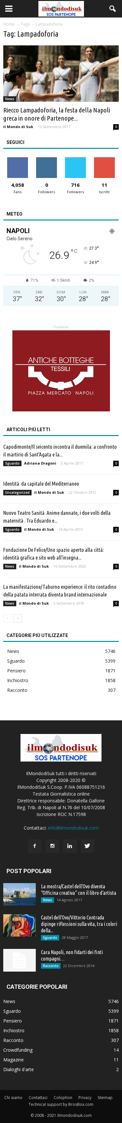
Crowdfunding (18, 1050)
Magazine (13, 1060)
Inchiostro (17, 680)
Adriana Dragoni (40, 463)
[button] (113, 9)
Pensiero (16, 671)
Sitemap (105, 1097)
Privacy (84, 1097)
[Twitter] (87, 846)
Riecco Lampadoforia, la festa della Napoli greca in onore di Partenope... (56, 114)
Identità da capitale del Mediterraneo (41, 483)
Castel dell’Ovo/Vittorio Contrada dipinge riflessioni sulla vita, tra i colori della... (79, 924)
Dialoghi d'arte (18, 1069)
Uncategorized (17, 492)
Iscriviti (104, 159)
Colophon (63, 1097)
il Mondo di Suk (18, 126)
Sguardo (12, 463)
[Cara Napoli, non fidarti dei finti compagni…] (19, 960)
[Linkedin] (69, 846)
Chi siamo (13, 1097)
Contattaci (38, 1097)
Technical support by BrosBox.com (61, 1104)
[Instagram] (52, 846)
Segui (46, 159)
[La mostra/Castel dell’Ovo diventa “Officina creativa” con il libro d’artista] (19, 894)
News (9, 99)
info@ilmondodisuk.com (73, 828)
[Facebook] (34, 846)
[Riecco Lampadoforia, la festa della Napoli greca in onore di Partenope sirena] (61, 73)
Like (17, 159)
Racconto (17, 690)
